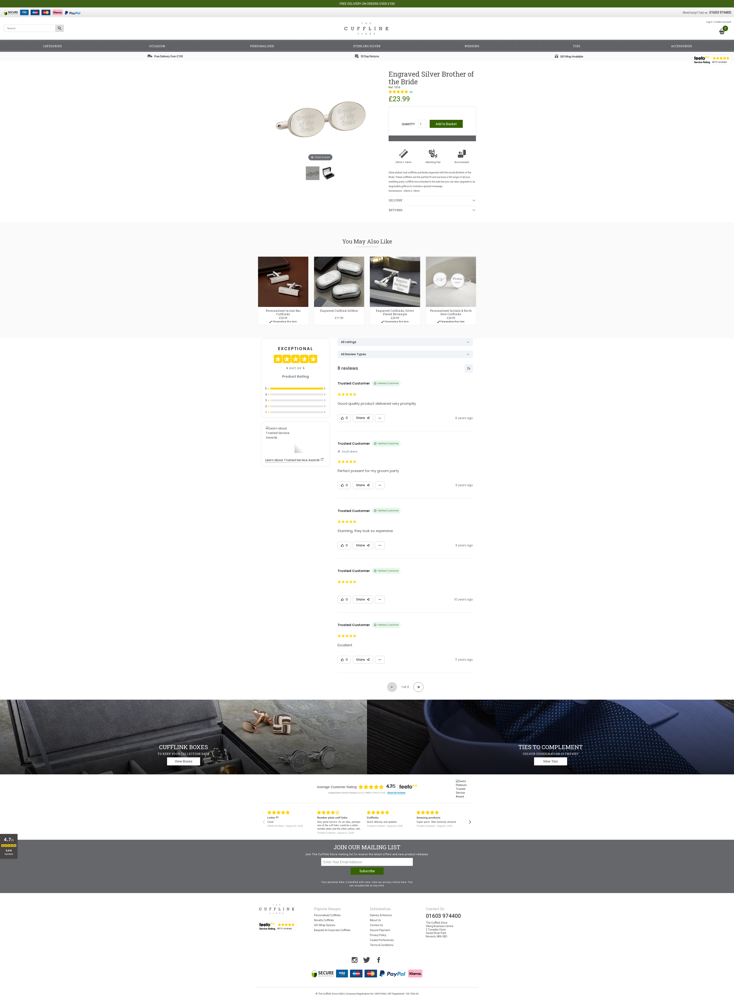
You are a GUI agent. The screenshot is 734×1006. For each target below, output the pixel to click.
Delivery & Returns (381, 915)
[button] (400, 92)
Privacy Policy (378, 935)
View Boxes (183, 761)
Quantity (408, 124)
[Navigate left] (263, 822)
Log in (709, 22)
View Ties (550, 761)
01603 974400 (720, 12)
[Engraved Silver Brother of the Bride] (312, 173)
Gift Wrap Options (324, 925)
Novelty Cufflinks (324, 920)
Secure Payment (380, 930)
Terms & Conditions (381, 945)
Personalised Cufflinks (327, 915)
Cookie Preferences (382, 940)
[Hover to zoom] (320, 115)
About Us (375, 920)
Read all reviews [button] (396, 793)
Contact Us (376, 925)
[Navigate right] (470, 822)
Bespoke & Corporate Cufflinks (332, 930)
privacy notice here (395, 882)
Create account (723, 22)
